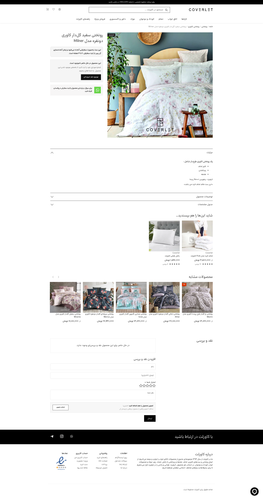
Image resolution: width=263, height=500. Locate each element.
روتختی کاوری (193, 26)
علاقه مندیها (82, 468)
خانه (211, 26)
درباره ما (124, 468)
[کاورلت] (201, 10)
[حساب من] (59, 10)
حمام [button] (161, 19)
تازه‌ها (184, 19)
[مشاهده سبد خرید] (47, 10)
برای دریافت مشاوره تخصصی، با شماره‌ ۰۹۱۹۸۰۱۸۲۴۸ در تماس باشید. (131, 2)
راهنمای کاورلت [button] (83, 19)
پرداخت (104, 464)
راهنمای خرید (102, 457)
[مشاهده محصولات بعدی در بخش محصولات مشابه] (53, 277)
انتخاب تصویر (60, 407)
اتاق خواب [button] (172, 19)
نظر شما (152, 391)
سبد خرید (84, 464)
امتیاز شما (150, 382)
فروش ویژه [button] (99, 19)
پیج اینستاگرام (121, 457)
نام (153, 364)
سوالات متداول (121, 461)
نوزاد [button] (132, 19)
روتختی (204, 26)
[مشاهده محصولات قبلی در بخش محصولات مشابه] (58, 277)
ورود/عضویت (82, 461)
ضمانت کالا (103, 461)
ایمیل (150, 373)
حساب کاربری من (81, 457)
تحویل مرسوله (101, 468)
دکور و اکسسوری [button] (118, 19)
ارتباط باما (123, 464)
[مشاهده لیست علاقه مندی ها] (53, 10)
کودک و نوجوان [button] (146, 19)
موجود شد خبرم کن (91, 77)
